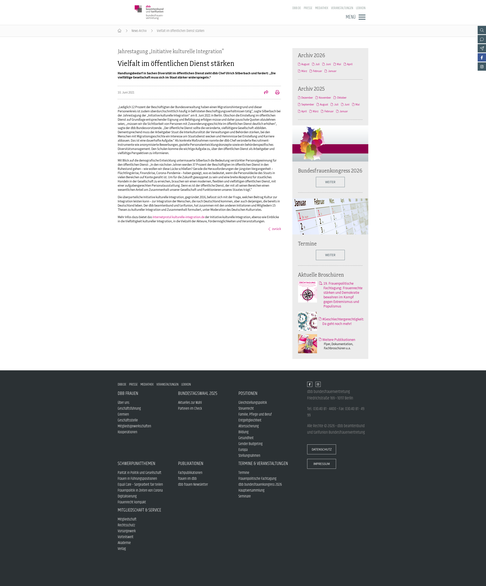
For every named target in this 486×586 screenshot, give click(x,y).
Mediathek (321, 8)
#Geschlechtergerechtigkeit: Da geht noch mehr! (343, 321)
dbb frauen (128, 393)
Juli (317, 64)
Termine (307, 243)
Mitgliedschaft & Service (139, 510)
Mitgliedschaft (127, 519)
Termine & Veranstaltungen (263, 463)
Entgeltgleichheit (249, 420)
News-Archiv (139, 31)
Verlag (122, 549)
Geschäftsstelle (128, 420)
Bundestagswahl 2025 (197, 393)
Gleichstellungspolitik (252, 403)
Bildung (243, 432)
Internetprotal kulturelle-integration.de (178, 217)
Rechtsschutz (126, 525)
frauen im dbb (187, 479)
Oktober (341, 97)
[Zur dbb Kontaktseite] (482, 39)
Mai (339, 64)
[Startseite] (119, 31)
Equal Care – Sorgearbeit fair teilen (140, 485)
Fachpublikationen (190, 473)
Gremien (123, 414)
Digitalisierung (127, 496)
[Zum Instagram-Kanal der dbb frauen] (482, 66)
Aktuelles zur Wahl (190, 403)
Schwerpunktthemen (136, 463)
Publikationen (190, 463)
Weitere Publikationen (338, 339)
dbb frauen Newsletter (193, 485)
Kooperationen (127, 432)
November (325, 97)
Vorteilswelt (125, 537)
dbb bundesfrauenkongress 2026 (260, 485)
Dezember (307, 97)
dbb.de (296, 8)
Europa (243, 450)
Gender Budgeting (250, 444)
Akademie (124, 543)
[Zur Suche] (482, 30)
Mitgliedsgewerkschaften (134, 426)
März (304, 71)
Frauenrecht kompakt (132, 502)
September (307, 104)
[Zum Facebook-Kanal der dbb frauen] (482, 57)
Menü (351, 17)
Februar (317, 71)
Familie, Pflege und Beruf (255, 414)
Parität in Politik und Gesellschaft (139, 473)
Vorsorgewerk (127, 531)
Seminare (244, 496)
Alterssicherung (248, 426)
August (305, 64)
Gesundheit (246, 438)
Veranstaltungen (342, 8)
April (350, 64)
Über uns (123, 403)
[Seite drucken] (275, 93)
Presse (308, 8)
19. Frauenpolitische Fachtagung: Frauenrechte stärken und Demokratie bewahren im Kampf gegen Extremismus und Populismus (342, 294)
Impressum (321, 464)
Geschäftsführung (129, 409)
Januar (332, 71)
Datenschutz (322, 449)
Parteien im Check (190, 409)
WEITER (330, 182)
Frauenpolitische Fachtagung (257, 479)
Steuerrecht (246, 409)
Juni (328, 64)
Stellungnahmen (249, 456)
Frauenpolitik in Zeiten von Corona (140, 490)
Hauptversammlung (251, 490)
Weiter (330, 255)
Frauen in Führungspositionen (137, 479)
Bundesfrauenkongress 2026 (330, 170)
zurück (276, 229)
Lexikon (360, 8)
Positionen (247, 393)
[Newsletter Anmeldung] (482, 48)
